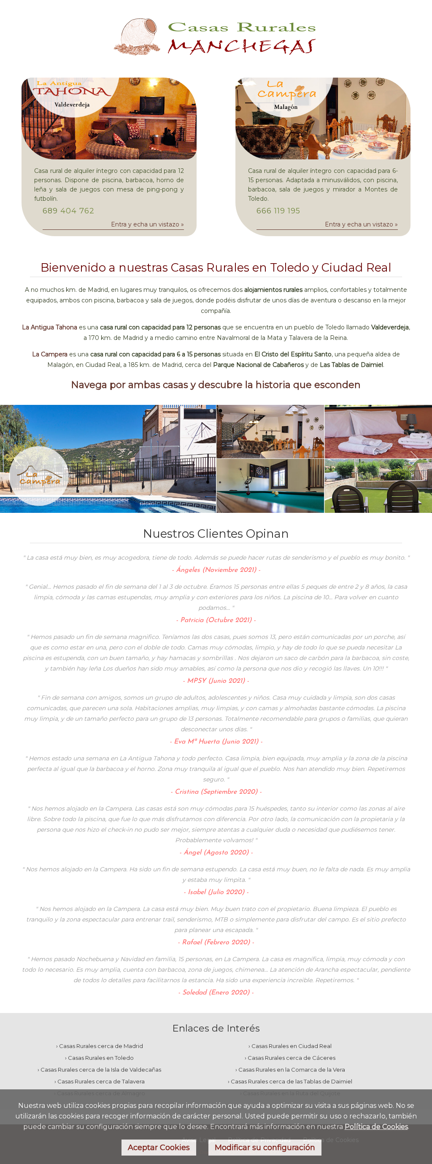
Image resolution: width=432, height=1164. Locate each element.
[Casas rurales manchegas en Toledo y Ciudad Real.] (216, 61)
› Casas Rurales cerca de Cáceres (290, 1057)
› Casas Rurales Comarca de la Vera (290, 1069)
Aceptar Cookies (159, 1147)
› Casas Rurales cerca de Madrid (99, 1046)
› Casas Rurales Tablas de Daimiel (290, 1081)
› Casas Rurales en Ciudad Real (290, 1046)
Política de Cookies (376, 1127)
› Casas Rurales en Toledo (99, 1057)
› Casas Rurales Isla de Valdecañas (99, 1069)
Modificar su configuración (265, 1147)
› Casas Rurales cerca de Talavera (99, 1081)
